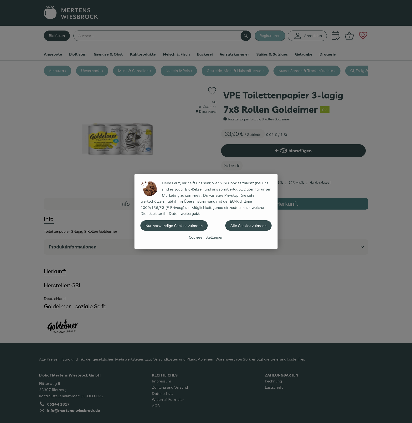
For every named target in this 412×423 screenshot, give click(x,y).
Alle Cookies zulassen (248, 225)
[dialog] (206, 211)
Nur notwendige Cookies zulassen (174, 225)
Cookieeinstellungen (206, 237)
